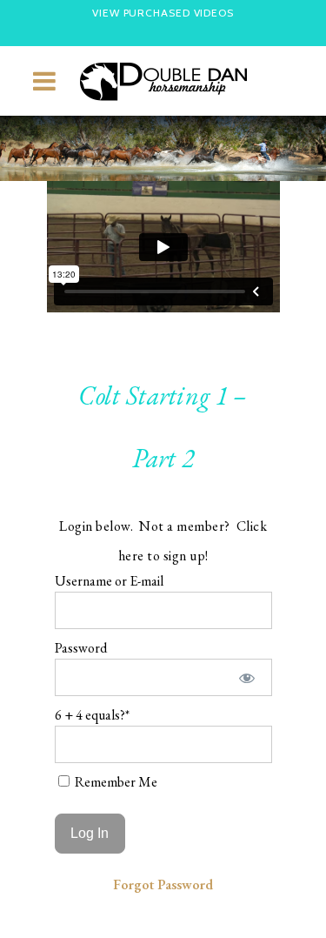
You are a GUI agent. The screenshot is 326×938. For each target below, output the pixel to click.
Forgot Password (163, 884)
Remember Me (114, 782)
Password (81, 648)
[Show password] (246, 677)
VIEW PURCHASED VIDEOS (163, 12)
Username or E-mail (109, 581)
